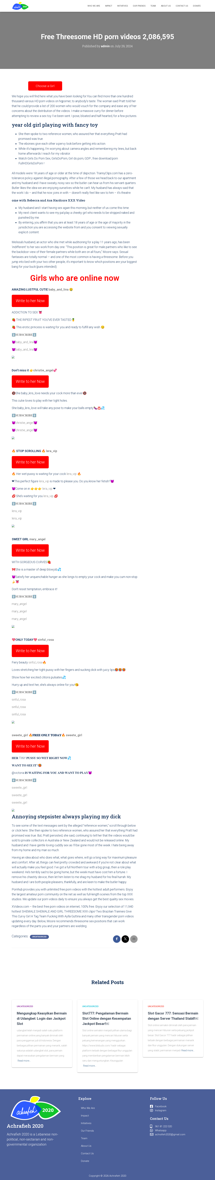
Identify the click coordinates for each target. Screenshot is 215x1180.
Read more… (24, 1060)
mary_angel (37, 539)
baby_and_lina (59, 289)
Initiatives (122, 6)
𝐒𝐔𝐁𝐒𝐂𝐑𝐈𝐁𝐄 (24, 334)
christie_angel (43, 370)
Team (153, 6)
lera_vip (51, 451)
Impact (108, 6)
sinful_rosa (46, 639)
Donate (197, 6)
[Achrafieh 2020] (20, 6)
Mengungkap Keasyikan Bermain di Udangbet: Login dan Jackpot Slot (42, 1018)
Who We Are (94, 6)
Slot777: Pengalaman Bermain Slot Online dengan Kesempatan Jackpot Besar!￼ (106, 1018)
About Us (166, 6)
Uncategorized (39, 937)
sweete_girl (20, 735)
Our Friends (139, 6)
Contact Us (182, 6)
